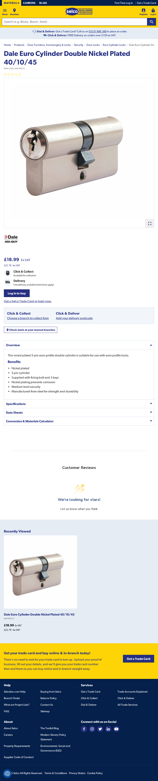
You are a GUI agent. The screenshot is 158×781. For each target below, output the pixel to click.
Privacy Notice (77, 773)
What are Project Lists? (16, 704)
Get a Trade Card (146, 2)
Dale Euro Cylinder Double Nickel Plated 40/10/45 (39, 614)
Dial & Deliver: (46, 31)
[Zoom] (149, 223)
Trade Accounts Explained (132, 691)
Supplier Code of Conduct (19, 757)
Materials (11, 2)
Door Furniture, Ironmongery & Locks (49, 44)
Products (19, 44)
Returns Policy (48, 698)
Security (78, 44)
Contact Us (46, 704)
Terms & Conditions (56, 773)
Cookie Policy (95, 773)
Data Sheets (14, 412)
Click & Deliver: (57, 35)
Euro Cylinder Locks (114, 44)
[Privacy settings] (7, 773)
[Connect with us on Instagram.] (92, 728)
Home (7, 44)
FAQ (6, 711)
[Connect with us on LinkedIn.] (108, 728)
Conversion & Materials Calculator (30, 421)
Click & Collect (89, 698)
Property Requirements (17, 745)
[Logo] (79, 11)
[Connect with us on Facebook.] (84, 728)
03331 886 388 (98, 31)
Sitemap (45, 711)
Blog (43, 2)
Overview (13, 345)
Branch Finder (12, 698)
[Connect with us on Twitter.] (100, 728)
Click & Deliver (126, 698)
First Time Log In (124, 2)
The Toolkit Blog (49, 728)
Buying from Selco (50, 691)
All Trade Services (128, 704)
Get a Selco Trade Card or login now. (28, 301)
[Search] (151, 22)
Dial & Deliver (89, 704)
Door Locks (93, 44)
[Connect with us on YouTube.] (116, 728)
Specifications (16, 404)
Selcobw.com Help (14, 691)
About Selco (11, 728)
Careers (29, 2)
